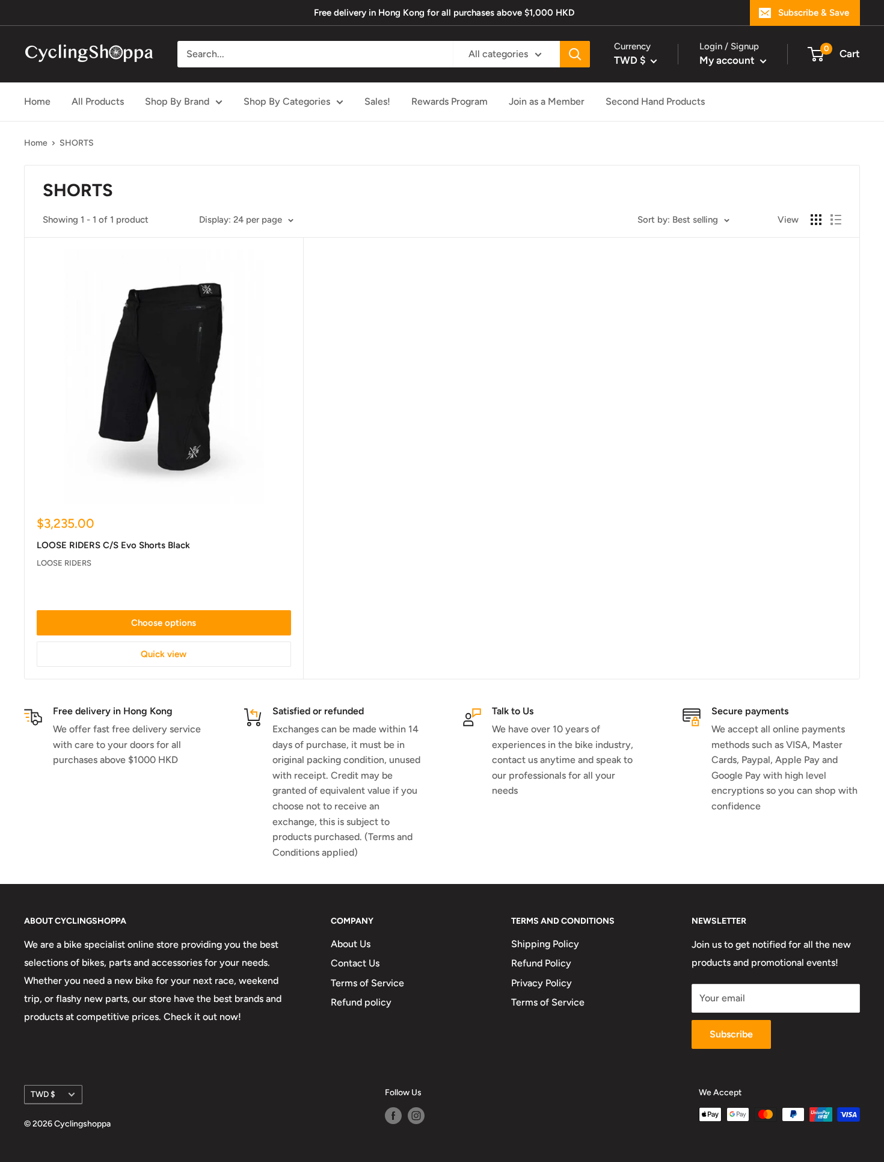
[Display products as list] (835, 219)
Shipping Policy (545, 944)
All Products (98, 101)
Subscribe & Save (813, 12)
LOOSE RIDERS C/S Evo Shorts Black (113, 545)
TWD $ (43, 1094)
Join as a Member (547, 101)
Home (37, 101)
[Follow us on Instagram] (416, 1115)
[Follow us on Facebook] (393, 1115)
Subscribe (731, 1034)
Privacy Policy (541, 983)
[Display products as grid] (816, 219)
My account (728, 60)
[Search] (575, 54)
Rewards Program (449, 101)
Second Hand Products (655, 101)
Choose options (163, 622)
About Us (350, 944)
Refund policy (361, 1002)
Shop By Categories (287, 101)
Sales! (377, 101)
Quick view (163, 654)
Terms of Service (367, 983)
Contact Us (355, 963)
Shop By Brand (177, 101)
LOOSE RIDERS (64, 562)
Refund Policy (541, 963)
